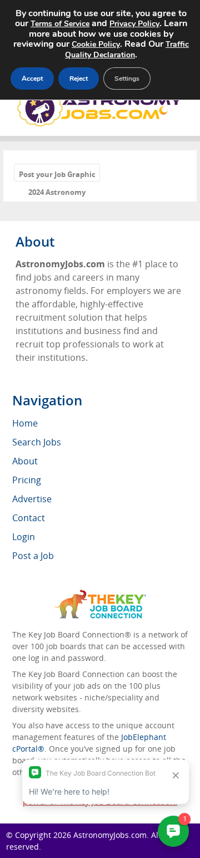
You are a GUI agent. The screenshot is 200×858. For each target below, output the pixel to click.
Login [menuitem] (23, 537)
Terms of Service (60, 23)
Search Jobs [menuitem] (36, 442)
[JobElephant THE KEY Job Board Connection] (100, 595)
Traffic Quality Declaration (127, 49)
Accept (32, 78)
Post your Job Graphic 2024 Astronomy (57, 175)
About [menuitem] (25, 461)
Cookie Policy (96, 44)
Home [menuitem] (25, 423)
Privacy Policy (134, 23)
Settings (126, 78)
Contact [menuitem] (28, 518)
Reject (78, 78)
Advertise (32, 499)
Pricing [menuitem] (26, 480)
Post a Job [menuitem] (33, 556)
